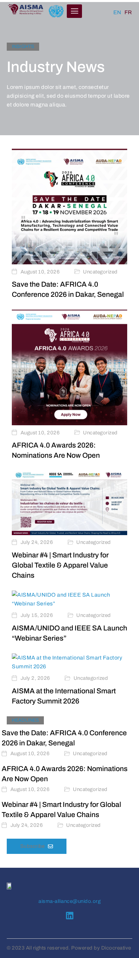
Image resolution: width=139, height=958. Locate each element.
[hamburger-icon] (74, 11)
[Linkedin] (69, 915)
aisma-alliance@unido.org (69, 901)
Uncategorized (100, 271)
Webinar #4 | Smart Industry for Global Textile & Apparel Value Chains (60, 565)
